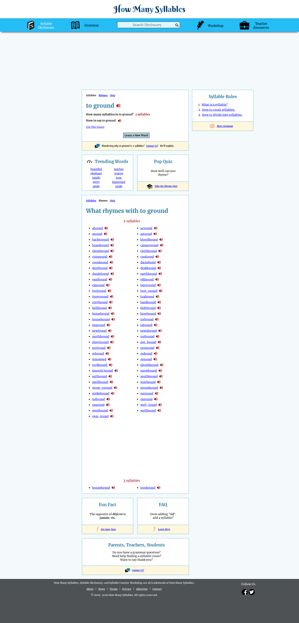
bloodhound (149, 239)
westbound (100, 410)
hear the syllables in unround (155, 399)
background (100, 239)
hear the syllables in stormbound (161, 388)
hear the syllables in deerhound (110, 268)
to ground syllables (118, 105)
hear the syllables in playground (111, 342)
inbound (146, 325)
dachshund (148, 262)
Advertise (142, 588)
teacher (119, 169)
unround (146, 399)
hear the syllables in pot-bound (159, 342)
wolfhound (148, 410)
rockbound (99, 365)
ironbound (147, 487)
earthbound (148, 274)
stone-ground (102, 388)
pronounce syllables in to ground (119, 121)
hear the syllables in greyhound (110, 302)
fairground (148, 285)
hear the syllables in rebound (107, 353)
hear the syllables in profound (108, 348)
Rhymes (103, 95)
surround (146, 393)
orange (118, 173)
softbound (99, 376)
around (97, 234)
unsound (98, 405)
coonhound (100, 262)
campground (149, 245)
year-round (100, 416)
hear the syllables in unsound (107, 405)
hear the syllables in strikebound (112, 393)
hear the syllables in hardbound (159, 302)
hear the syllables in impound (108, 325)
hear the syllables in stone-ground (115, 388)
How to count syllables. (218, 110)
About (90, 588)
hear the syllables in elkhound (157, 279)
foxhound (147, 296)
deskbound (148, 268)
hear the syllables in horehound (159, 313)
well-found (148, 405)
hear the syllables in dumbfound (112, 274)
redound (146, 353)
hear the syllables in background (112, 239)
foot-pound (148, 291)
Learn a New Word (136, 135)
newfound (99, 331)
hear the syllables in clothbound (160, 251)
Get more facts (107, 529)
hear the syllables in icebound (156, 319)
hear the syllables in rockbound (110, 365)
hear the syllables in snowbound (160, 370)
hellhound (99, 308)
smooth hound (102, 370)
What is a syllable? (215, 104)
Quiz (112, 95)
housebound (101, 319)
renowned (99, 359)
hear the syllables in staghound (158, 382)
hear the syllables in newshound (160, 331)
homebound (100, 313)
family (96, 178)
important (118, 182)
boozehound (101, 487)
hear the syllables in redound (155, 353)
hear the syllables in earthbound (160, 274)
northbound (100, 336)
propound (147, 348)
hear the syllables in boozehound (113, 488)
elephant (96, 173)
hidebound (148, 308)
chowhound (100, 251)
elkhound (147, 279)
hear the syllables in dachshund (159, 262)
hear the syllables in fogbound (109, 291)
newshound (148, 331)
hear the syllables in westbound (111, 410)
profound (99, 348)
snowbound (148, 370)
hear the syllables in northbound (112, 336)
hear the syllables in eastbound (110, 279)
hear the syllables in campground (161, 245)
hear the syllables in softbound (110, 376)
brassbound (100, 245)
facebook (245, 592)
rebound (98, 353)
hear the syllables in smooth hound (116, 370)
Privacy (126, 588)
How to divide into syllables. (222, 115)
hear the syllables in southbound (161, 376)
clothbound (148, 251)
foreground (100, 296)
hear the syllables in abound (106, 228)
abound (97, 228)
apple (96, 186)
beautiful (96, 169)
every (96, 182)
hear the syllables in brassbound (112, 245)
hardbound (148, 302)
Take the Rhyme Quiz (166, 186)
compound (99, 256)
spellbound (100, 382)
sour (119, 178)
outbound (147, 336)
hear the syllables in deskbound (159, 268)
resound (146, 359)
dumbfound (100, 274)
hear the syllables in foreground (111, 296)
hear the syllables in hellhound (110, 308)
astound (146, 234)
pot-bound (148, 342)
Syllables (91, 200)
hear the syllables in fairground (159, 285)
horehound (148, 313)
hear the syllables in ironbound (158, 488)
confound (147, 256)
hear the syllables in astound (155, 234)
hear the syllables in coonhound (111, 262)
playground (100, 342)
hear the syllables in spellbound (111, 382)
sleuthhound (149, 365)
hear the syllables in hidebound (159, 308)
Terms (114, 588)
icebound (147, 319)
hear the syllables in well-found (160, 405)
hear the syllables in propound (157, 348)
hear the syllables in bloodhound (161, 239)
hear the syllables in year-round (111, 416)
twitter (252, 592)
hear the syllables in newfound (109, 331)
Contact (157, 588)
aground (146, 228)
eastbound (99, 279)
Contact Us (151, 146)
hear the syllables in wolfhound (159, 410)
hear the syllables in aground (155, 228)
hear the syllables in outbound (157, 336)
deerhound (100, 268)
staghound (148, 382)
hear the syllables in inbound (155, 325)
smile (118, 186)
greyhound (100, 302)
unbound (98, 399)
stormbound (149, 388)
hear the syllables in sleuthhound (161, 365)
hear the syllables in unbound (108, 399)
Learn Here (163, 529)
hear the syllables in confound (157, 256)
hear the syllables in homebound (112, 313)
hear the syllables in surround (156, 393)
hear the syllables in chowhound (112, 251)
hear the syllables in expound (107, 285)
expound (98, 285)
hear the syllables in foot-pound (160, 291)
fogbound (99, 291)
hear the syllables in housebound (113, 319)
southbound (149, 376)
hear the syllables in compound (110, 256)
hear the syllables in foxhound (157, 296)
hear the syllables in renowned (109, 359)
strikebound (100, 393)
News (101, 588)
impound (98, 325)
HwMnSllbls (149, 9)
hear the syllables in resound (155, 359)
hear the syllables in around (105, 234)
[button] (176, 25)
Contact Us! (138, 570)
